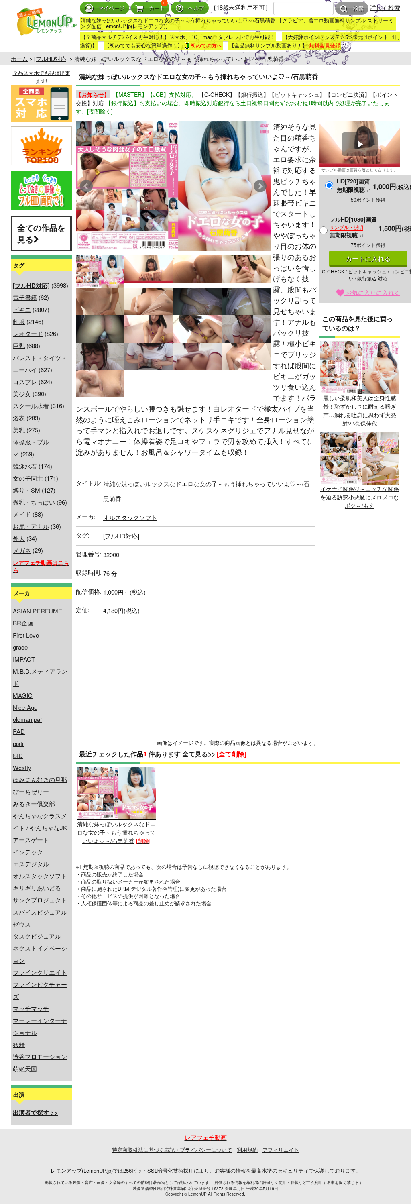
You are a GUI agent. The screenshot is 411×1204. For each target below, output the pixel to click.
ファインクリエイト (40, 972)
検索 (358, 9)
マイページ (111, 8)
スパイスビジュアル (40, 912)
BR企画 (23, 623)
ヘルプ (196, 8)
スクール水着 (31, 405)
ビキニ (22, 309)
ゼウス (22, 924)
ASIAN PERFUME (37, 611)
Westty (22, 767)
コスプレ (25, 381)
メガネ (22, 550)
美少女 (22, 393)
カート (157, 8)
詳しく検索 (385, 7)
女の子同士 (28, 478)
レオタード (28, 333)
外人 (19, 538)
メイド (22, 514)
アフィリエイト (280, 1149)
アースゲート (31, 839)
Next (260, 186)
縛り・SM (26, 490)
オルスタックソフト (40, 876)
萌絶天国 (25, 1068)
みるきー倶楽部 (34, 803)
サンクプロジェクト (40, 900)
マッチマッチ (31, 1008)
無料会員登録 (324, 45)
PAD (19, 731)
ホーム (19, 59)
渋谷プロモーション (40, 1056)
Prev (86, 186)
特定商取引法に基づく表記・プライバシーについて (172, 1149)
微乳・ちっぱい (34, 502)
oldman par (27, 719)
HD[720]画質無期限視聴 (354, 185)
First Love (26, 635)
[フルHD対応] (51, 59)
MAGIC (23, 695)
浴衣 (19, 418)
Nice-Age (25, 707)
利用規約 (247, 1149)
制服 (19, 321)
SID (18, 755)
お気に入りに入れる (372, 292)
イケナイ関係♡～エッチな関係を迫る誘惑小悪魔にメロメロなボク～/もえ (359, 497)
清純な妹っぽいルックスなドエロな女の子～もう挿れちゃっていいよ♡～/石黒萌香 (116, 832)
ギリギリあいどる (37, 888)
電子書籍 (25, 297)
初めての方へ (206, 45)
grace (20, 647)
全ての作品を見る (41, 233)
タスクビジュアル (37, 936)
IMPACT (24, 659)
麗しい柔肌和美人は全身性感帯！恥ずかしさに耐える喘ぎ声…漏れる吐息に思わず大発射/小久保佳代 (359, 410)
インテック (28, 851)
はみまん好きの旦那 (40, 779)
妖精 (19, 1044)
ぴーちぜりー (31, 791)
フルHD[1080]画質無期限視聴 (353, 227)
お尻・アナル (31, 526)
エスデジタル (31, 864)
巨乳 (19, 345)
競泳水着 (25, 466)
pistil (18, 743)
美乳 (19, 430)
